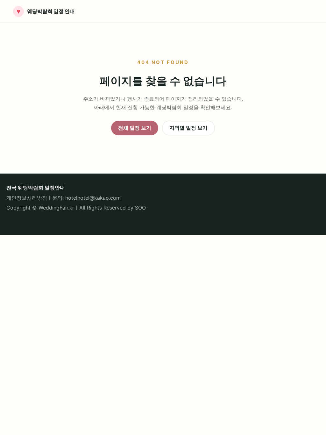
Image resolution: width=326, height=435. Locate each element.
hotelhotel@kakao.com (93, 198)
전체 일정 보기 (134, 128)
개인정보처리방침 (26, 198)
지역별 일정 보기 (188, 128)
